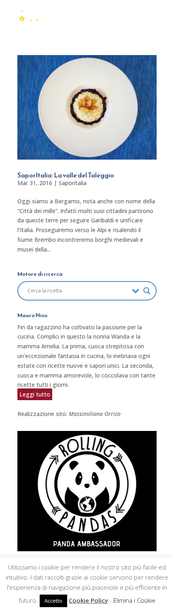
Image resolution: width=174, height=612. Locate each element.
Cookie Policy (88, 600)
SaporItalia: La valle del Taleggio (65, 175)
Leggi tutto (34, 394)
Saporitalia (73, 183)
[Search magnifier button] (147, 290)
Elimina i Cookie (134, 600)
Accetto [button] (53, 600)
